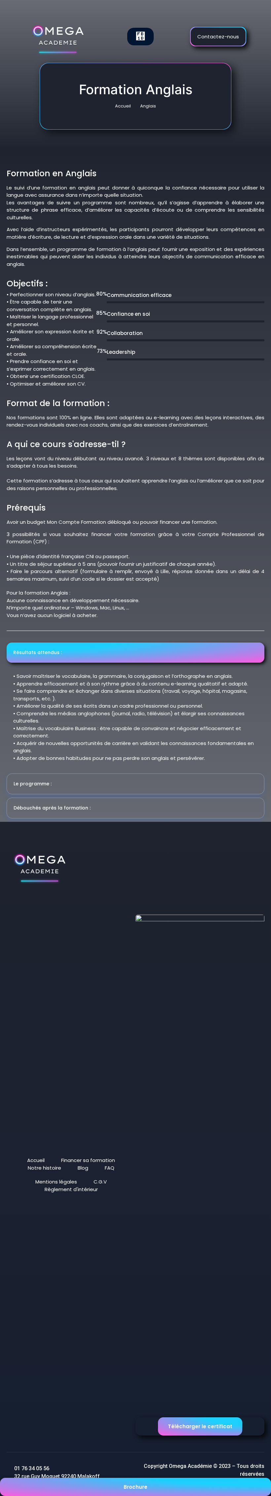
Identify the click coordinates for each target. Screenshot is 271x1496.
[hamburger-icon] (140, 36)
